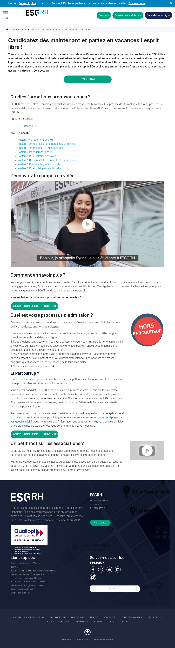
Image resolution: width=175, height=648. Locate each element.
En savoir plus (17, 3)
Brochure (104, 15)
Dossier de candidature (128, 15)
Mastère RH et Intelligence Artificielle (27, 585)
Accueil (7, 29)
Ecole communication (132, 617)
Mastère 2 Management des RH (35, 152)
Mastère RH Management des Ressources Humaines (33, 571)
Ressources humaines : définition (25, 563)
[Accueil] (27, 499)
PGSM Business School (58, 621)
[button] (87, 632)
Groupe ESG (110, 617)
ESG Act (113, 621)
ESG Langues (81, 621)
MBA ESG (94, 617)
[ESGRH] (37, 13)
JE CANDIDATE (87, 79)
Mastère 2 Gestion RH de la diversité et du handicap (46, 160)
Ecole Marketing (57, 617)
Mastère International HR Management (27, 574)
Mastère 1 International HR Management (40, 147)
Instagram (101, 569)
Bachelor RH (31, 126)
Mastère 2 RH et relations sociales (36, 156)
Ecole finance (78, 617)
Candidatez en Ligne (158, 15)
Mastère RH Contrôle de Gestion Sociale (28, 582)
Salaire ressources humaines (23, 589)
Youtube (109, 569)
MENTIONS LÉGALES (82, 640)
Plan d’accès (100, 522)
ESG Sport (98, 621)
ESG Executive (155, 617)
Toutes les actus (19, 29)
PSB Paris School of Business (28, 617)
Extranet (93, 577)
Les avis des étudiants (20, 593)
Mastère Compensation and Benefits (27, 578)
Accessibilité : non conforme (103, 640)
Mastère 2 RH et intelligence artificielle (39, 168)
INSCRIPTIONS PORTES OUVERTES (35, 306)
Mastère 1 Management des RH (35, 139)
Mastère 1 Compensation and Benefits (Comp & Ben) (47, 143)
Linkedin (118, 569)
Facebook (93, 569)
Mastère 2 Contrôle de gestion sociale (38, 164)
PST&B (125, 621)
